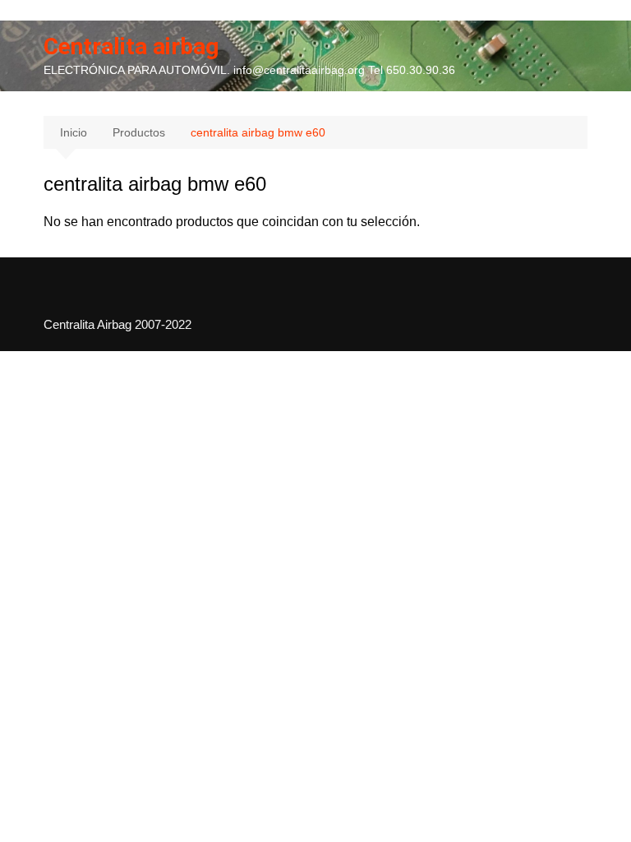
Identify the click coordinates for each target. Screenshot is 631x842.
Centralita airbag (131, 46)
